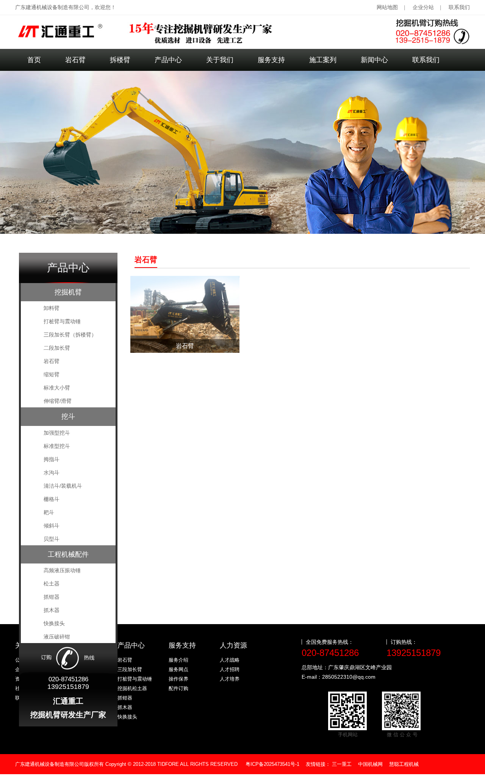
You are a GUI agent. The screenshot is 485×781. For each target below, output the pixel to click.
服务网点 (178, 669)
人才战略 (229, 660)
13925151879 (413, 653)
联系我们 (459, 7)
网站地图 (387, 7)
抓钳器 (124, 698)
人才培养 (229, 679)
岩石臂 (75, 60)
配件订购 (178, 688)
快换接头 (127, 717)
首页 (34, 60)
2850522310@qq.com (348, 677)
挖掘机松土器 (132, 688)
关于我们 (219, 60)
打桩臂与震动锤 (134, 679)
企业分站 (423, 7)
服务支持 (271, 60)
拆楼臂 (120, 60)
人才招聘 (229, 669)
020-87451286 (330, 653)
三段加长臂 (129, 669)
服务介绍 (178, 660)
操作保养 (178, 679)
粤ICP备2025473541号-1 (272, 764)
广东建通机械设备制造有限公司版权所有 (126, 764)
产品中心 (168, 60)
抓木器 (124, 707)
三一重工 (342, 764)
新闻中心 (374, 60)
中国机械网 (370, 764)
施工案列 (322, 60)
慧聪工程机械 (404, 764)
